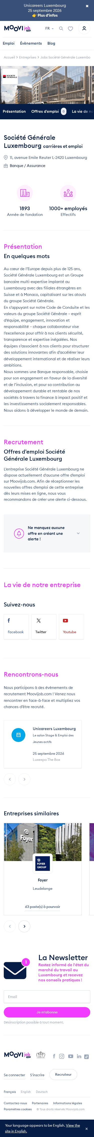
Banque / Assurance (27, 165)
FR (47, 28)
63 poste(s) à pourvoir (42, 906)
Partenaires (40, 1103)
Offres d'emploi (48, 111)
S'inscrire (37, 1075)
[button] (24, 926)
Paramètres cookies (18, 1109)
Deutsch (42, 1092)
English (26, 1092)
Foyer (43, 880)
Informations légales (67, 1103)
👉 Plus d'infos (45, 15)
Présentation (14, 111)
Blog (51, 43)
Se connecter (14, 1075)
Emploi (9, 43)
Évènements (31, 43)
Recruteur (63, 1074)
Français (10, 1092)
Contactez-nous (15, 1103)
